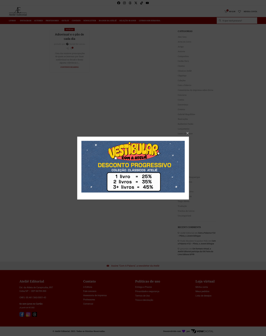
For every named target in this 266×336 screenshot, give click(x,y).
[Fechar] (187, 133)
